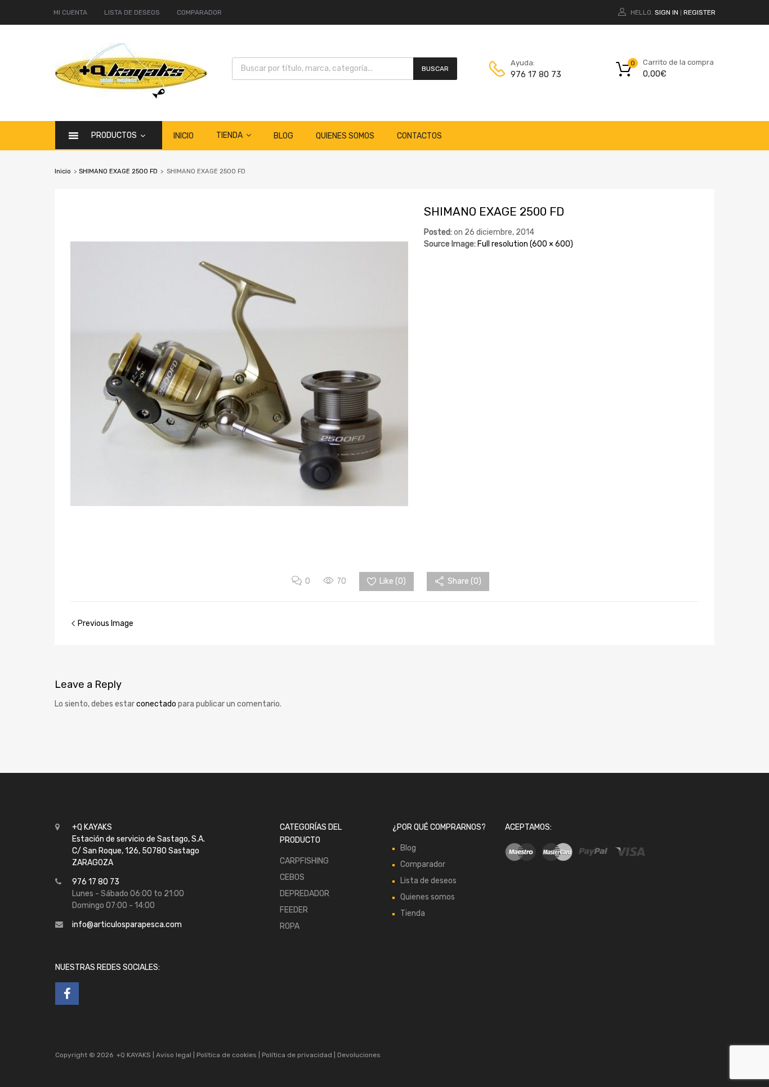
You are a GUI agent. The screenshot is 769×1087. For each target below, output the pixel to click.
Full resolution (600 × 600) (525, 244)
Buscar (435, 69)
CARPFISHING (304, 861)
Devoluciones (358, 1055)
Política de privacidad (298, 1055)
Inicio (183, 136)
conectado (156, 704)
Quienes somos (345, 136)
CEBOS (292, 877)
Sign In (666, 12)
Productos (114, 135)
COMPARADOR (199, 12)
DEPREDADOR (304, 893)
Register (699, 12)
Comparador (422, 864)
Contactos (419, 136)
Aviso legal (173, 1055)
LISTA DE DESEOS (132, 12)
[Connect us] (67, 993)
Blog (283, 136)
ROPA (289, 926)
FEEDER (294, 910)
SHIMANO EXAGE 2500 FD (118, 171)
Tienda (229, 135)
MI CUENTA (70, 12)
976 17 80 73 (536, 74)
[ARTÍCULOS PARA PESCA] (131, 96)
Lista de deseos (428, 880)
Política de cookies (226, 1055)
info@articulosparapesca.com (127, 924)
